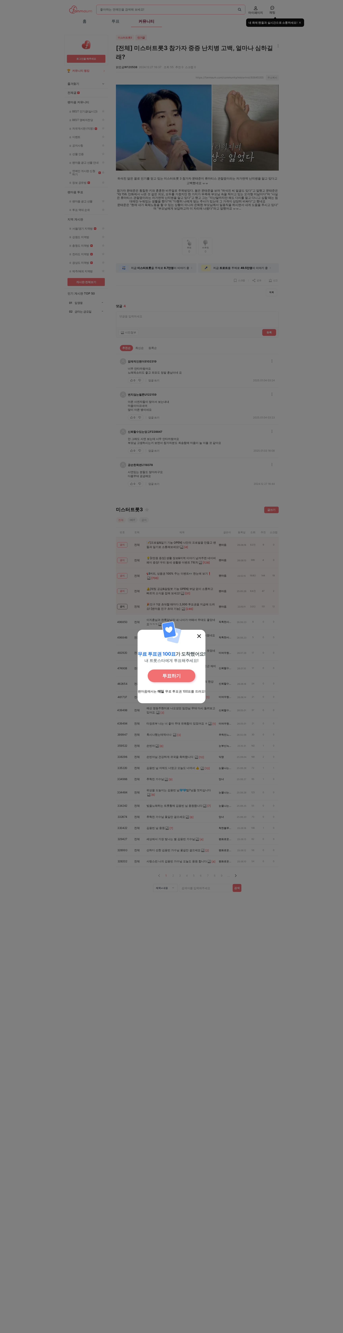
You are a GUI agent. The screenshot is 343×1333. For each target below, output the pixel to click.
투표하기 (171, 676)
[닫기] (199, 636)
